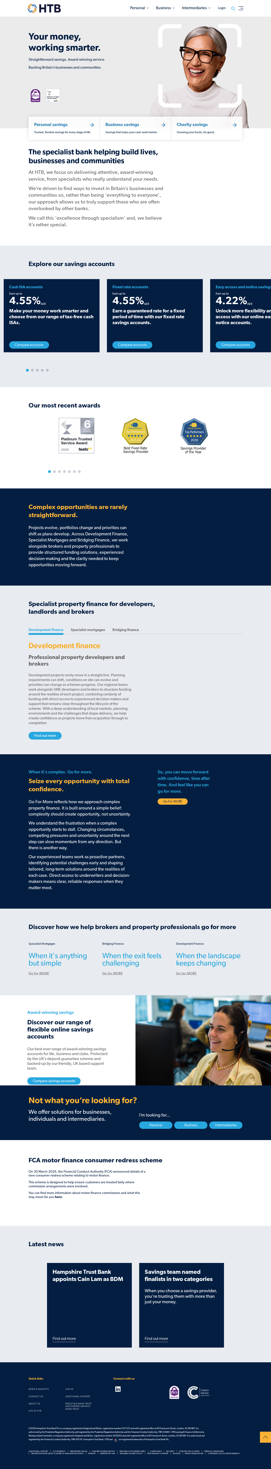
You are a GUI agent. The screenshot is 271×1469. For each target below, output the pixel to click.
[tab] (46, 628)
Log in (69, 1389)
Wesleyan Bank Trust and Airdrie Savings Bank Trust (78, 1406)
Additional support (77, 1396)
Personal (137, 8)
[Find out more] (45, 730)
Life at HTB (35, 1411)
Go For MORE (172, 801)
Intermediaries (194, 8)
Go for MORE (39, 973)
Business (163, 8)
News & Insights (39, 1389)
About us (34, 1404)
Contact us (36, 1396)
